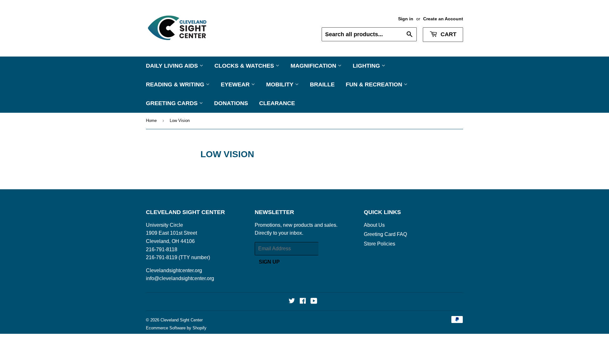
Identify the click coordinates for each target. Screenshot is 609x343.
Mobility (280, 84)
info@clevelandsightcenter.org (180, 278)
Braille (322, 84)
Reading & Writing (176, 84)
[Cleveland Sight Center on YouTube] (314, 301)
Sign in (405, 19)
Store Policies (379, 243)
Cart (447, 34)
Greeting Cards (172, 103)
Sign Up (269, 262)
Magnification (314, 66)
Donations (231, 103)
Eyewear (236, 84)
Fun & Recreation (375, 84)
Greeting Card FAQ (385, 234)
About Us (374, 225)
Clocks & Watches (245, 66)
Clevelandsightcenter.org (174, 270)
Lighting (367, 66)
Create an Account (443, 19)
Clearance (277, 103)
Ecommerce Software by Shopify (176, 328)
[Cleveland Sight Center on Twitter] (292, 301)
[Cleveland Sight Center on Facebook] (302, 301)
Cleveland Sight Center (181, 320)
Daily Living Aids (173, 66)
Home (151, 120)
